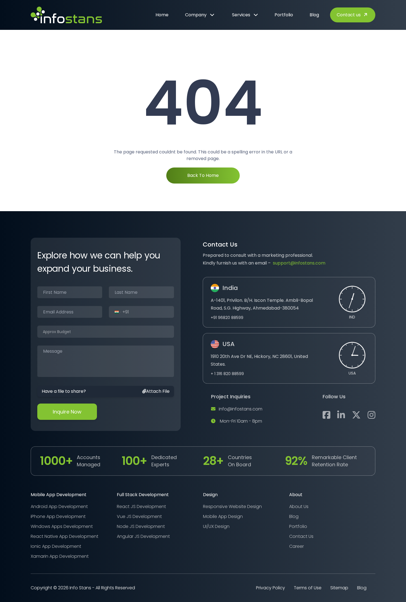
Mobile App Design (223, 516)
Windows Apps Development (62, 526)
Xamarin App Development (60, 556)
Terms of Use (307, 588)
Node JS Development (141, 526)
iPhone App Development (58, 516)
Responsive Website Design (232, 506)
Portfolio (284, 15)
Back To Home (203, 175)
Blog (314, 15)
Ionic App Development (56, 546)
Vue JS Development (139, 516)
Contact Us (301, 536)
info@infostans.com (240, 409)
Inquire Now (67, 411)
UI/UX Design (216, 526)
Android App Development (59, 506)
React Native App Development (64, 536)
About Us (299, 506)
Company (196, 15)
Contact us (349, 15)
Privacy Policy (270, 588)
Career (296, 546)
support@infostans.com (299, 263)
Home (161, 15)
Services (241, 15)
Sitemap (339, 588)
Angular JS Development (143, 536)
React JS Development (141, 506)
